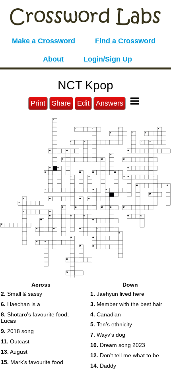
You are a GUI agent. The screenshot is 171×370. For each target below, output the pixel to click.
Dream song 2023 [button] (117, 345)
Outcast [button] (15, 341)
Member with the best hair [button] (126, 304)
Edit (83, 103)
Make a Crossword (43, 41)
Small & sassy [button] (21, 294)
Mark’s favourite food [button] (32, 362)
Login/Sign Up (108, 59)
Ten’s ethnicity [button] (111, 324)
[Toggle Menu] (135, 101)
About (53, 59)
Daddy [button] (103, 365)
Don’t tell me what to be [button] (124, 355)
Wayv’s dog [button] (107, 334)
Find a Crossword (125, 41)
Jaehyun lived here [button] (117, 294)
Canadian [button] (105, 314)
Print (38, 103)
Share (61, 103)
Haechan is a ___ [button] (26, 304)
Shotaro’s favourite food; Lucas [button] (35, 317)
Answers (109, 103)
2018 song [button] (17, 331)
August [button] (14, 352)
